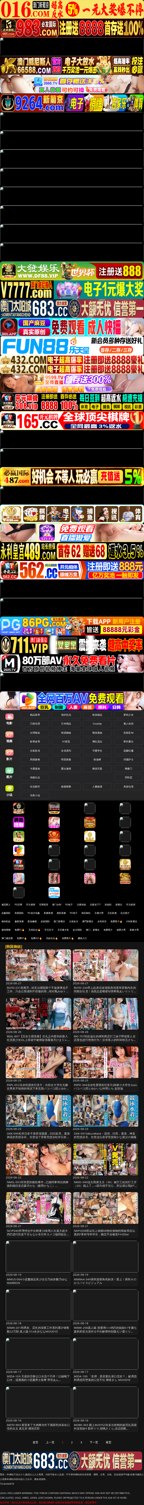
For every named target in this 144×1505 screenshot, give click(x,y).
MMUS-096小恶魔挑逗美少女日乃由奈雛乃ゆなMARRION (37, 1281)
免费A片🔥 (36, 938)
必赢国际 (6, 913)
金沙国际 (77, 929)
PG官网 (18, 904)
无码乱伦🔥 (34, 929)
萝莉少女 (129, 714)
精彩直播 (61, 913)
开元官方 (49, 929)
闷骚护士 (129, 759)
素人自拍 (129, 723)
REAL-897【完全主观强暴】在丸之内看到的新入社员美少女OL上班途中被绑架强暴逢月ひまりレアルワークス (37, 1039)
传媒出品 (35, 777)
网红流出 (97, 741)
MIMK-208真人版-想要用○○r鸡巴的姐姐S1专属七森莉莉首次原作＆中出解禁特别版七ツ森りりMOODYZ (105, 1331)
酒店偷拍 (86, 913)
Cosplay (97, 723)
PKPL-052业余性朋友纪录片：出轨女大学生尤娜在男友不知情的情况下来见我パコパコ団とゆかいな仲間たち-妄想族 (38, 1088)
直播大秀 (134, 929)
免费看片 (108, 929)
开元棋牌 (30, 904)
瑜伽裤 (97, 759)
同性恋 (128, 777)
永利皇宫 (102, 921)
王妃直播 (112, 913)
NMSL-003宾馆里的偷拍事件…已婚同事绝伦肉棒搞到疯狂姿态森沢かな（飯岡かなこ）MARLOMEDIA (38, 1185)
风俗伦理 (129, 786)
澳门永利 (56, 904)
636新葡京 (131, 921)
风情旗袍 (35, 759)
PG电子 (69, 904)
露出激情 (66, 768)
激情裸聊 (6, 929)
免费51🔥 (20, 929)
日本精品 (66, 723)
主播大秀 (99, 913)
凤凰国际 (19, 913)
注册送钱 (81, 904)
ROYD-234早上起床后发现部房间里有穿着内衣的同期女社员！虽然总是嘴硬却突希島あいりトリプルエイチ (105, 991)
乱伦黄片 (125, 913)
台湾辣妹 (35, 732)
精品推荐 (35, 714)
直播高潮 (48, 913)
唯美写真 (97, 768)
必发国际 (45, 921)
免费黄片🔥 (68, 938)
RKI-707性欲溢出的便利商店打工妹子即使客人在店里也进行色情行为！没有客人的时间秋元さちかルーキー (105, 1039)
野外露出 (129, 741)
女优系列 (66, 750)
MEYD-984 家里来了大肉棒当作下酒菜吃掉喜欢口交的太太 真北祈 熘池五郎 (38, 1426)
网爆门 (128, 768)
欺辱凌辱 (35, 741)
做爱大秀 (121, 929)
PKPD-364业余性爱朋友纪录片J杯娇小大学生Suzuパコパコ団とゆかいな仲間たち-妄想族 (105, 1086)
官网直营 (43, 904)
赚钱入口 (82, 938)
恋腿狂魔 (129, 750)
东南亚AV (128, 732)
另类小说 (35, 795)
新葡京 (119, 904)
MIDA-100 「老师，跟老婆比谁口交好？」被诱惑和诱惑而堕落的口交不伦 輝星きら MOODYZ (105, 1378)
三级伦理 (35, 723)
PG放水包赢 (34, 913)
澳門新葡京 (88, 921)
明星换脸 (66, 759)
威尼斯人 (6, 904)
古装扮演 (35, 750)
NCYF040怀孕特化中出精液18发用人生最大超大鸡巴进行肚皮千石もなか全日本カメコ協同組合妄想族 (38, 1234)
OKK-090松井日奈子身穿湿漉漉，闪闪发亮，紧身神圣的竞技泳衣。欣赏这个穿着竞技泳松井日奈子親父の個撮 (38, 1137)
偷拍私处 (6, 921)
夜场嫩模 (32, 921)
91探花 (66, 741)
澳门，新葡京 (93, 929)
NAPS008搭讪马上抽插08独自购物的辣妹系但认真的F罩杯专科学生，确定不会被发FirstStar (104, 1232)
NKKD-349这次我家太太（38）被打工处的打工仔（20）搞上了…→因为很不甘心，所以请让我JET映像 (105, 1185)
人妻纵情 (97, 786)
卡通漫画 (35, 768)
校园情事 (66, 786)
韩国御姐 (66, 732)
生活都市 (35, 786)
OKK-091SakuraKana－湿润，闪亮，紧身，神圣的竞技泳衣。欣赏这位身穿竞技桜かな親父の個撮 (105, 1135)
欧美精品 (97, 714)
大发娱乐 (73, 921)
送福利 (108, 904)
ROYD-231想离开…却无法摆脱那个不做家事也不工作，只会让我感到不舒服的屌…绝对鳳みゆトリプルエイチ (38, 991)
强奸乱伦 (66, 714)
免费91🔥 (22, 938)
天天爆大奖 (63, 929)
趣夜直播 (19, 921)
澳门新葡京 (59, 921)
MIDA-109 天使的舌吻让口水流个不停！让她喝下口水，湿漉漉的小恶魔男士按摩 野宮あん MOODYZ (38, 1379)
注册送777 (95, 904)
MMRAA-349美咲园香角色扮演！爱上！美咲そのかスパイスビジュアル (105, 1281)
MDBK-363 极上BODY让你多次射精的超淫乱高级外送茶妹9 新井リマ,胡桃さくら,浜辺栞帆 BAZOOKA (105, 1428)
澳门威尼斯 (7, 938)
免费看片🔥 (116, 921)
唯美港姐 (97, 732)
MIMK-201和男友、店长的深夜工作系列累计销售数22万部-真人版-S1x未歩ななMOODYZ (38, 1329)
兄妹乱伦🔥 (52, 938)
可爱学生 (97, 750)
